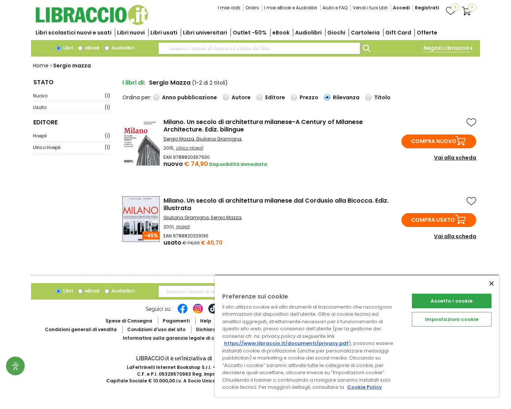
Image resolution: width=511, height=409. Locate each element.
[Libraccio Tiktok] (213, 312)
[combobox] (259, 48)
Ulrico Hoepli (71, 147)
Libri (67, 48)
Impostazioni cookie (451, 319)
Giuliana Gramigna (218, 139)
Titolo (382, 97)
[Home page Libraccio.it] (92, 23)
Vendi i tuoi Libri (370, 7)
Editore (275, 97)
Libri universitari (205, 32)
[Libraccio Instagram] (198, 312)
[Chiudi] (491, 283)
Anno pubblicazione (189, 97)
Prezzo (309, 97)
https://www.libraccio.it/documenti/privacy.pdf (286, 343)
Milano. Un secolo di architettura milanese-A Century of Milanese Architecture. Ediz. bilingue (263, 126)
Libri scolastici (73, 32)
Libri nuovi (131, 32)
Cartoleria (365, 32)
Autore (241, 97)
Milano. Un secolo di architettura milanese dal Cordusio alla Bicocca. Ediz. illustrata (276, 204)
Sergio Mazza (178, 139)
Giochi (336, 32)
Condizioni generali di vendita (81, 329)
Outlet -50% (250, 32)
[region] (357, 336)
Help (205, 321)
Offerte (427, 32)
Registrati (427, 7)
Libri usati (163, 32)
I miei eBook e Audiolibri (290, 7)
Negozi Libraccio (446, 48)
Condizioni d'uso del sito (156, 329)
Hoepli (71, 136)
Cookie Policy (364, 387)
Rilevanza (346, 97)
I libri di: (133, 82)
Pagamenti (176, 321)
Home (41, 65)
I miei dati (229, 7)
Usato (71, 107)
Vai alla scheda (455, 157)
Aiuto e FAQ (335, 7)
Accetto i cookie (451, 301)
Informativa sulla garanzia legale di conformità (181, 338)
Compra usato (433, 220)
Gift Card (398, 32)
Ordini (252, 7)
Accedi (401, 7)
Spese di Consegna (128, 321)
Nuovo (71, 96)
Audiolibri (308, 32)
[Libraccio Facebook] (182, 312)
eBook (281, 32)
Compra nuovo (433, 141)
